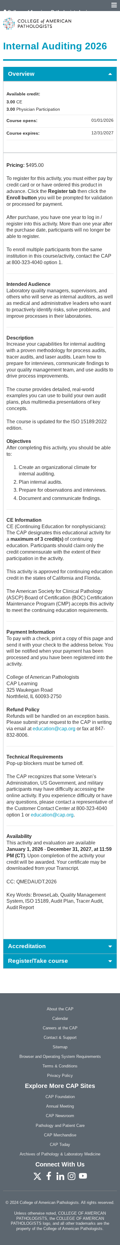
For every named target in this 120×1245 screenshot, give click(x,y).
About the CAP (60, 1009)
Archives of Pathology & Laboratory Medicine (60, 1154)
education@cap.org (54, 728)
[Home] (60, 23)
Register (17, 16)
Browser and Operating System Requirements (60, 1056)
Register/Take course (38, 961)
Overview (21, 74)
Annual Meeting (60, 1106)
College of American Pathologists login (49, 12)
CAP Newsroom (60, 1115)
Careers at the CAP (60, 1028)
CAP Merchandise (60, 1135)
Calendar (60, 1018)
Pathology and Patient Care (60, 1125)
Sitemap (60, 1047)
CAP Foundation (60, 1096)
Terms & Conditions (60, 1066)
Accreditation (27, 946)
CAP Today (60, 1144)
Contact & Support (60, 1037)
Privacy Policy (60, 1075)
